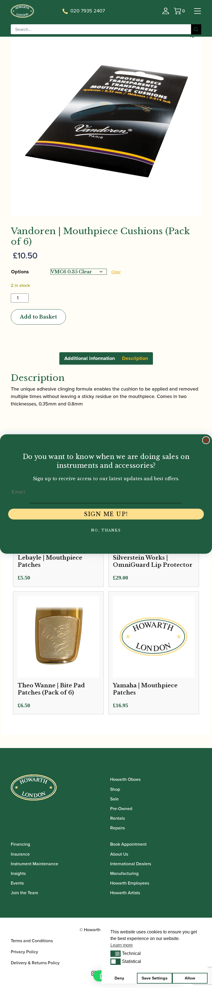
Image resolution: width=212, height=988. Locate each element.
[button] (115, 953)
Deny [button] (119, 978)
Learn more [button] (121, 945)
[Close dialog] (206, 440)
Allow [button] (190, 978)
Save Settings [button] (155, 978)
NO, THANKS (106, 530)
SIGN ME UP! (106, 514)
